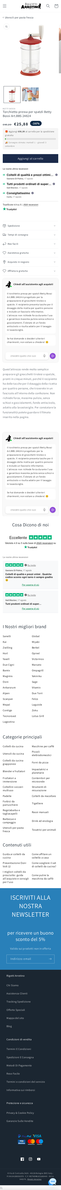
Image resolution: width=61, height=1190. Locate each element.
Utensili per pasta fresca (19, 17)
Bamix (6, 670)
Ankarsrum (9, 687)
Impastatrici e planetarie (40, 771)
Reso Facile (13, 1073)
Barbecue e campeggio (9, 820)
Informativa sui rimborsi (21, 1090)
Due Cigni (8, 664)
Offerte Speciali (16, 1010)
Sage (35, 682)
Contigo (7, 710)
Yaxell (6, 659)
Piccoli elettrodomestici (42, 753)
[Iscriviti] (50, 959)
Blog (9, 1026)
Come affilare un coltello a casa (42, 855)
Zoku (35, 710)
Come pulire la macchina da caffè (43, 876)
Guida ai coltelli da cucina (14, 855)
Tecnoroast (9, 716)
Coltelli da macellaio (44, 796)
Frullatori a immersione (10, 779)
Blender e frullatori (14, 771)
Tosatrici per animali (44, 829)
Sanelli (7, 636)
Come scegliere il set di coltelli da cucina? (44, 864)
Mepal (6, 704)
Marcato (36, 664)
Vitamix (36, 687)
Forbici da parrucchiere (10, 803)
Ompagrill (38, 670)
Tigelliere (37, 803)
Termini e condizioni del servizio (26, 1081)
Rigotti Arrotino (34, 1179)
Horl (5, 653)
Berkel (35, 647)
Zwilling (7, 647)
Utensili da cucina (13, 753)
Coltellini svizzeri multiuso (13, 788)
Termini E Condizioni (19, 1049)
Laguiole (37, 704)
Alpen (6, 693)
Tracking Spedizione (19, 1001)
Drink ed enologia (42, 821)
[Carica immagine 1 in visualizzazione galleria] (12, 94)
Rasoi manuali (40, 812)
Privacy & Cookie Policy (20, 1113)
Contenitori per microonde (41, 779)
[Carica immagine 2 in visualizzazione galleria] (30, 94)
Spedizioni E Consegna (20, 1057)
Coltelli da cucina (13, 746)
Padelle (7, 796)
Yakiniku (37, 676)
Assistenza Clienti (17, 993)
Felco (35, 699)
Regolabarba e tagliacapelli (11, 811)
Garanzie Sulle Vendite (20, 1121)
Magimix (8, 676)
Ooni (6, 682)
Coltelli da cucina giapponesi (13, 762)
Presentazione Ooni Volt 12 (14, 864)
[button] (4, 6)
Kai (5, 642)
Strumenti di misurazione (39, 788)
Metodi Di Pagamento (19, 1065)
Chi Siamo (13, 985)
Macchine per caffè (43, 746)
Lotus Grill (38, 716)
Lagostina (8, 721)
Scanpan (8, 699)
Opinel (36, 653)
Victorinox (38, 659)
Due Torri (37, 693)
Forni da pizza (40, 762)
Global (36, 636)
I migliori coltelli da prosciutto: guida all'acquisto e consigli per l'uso (16, 877)
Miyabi (36, 642)
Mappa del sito (15, 1018)
